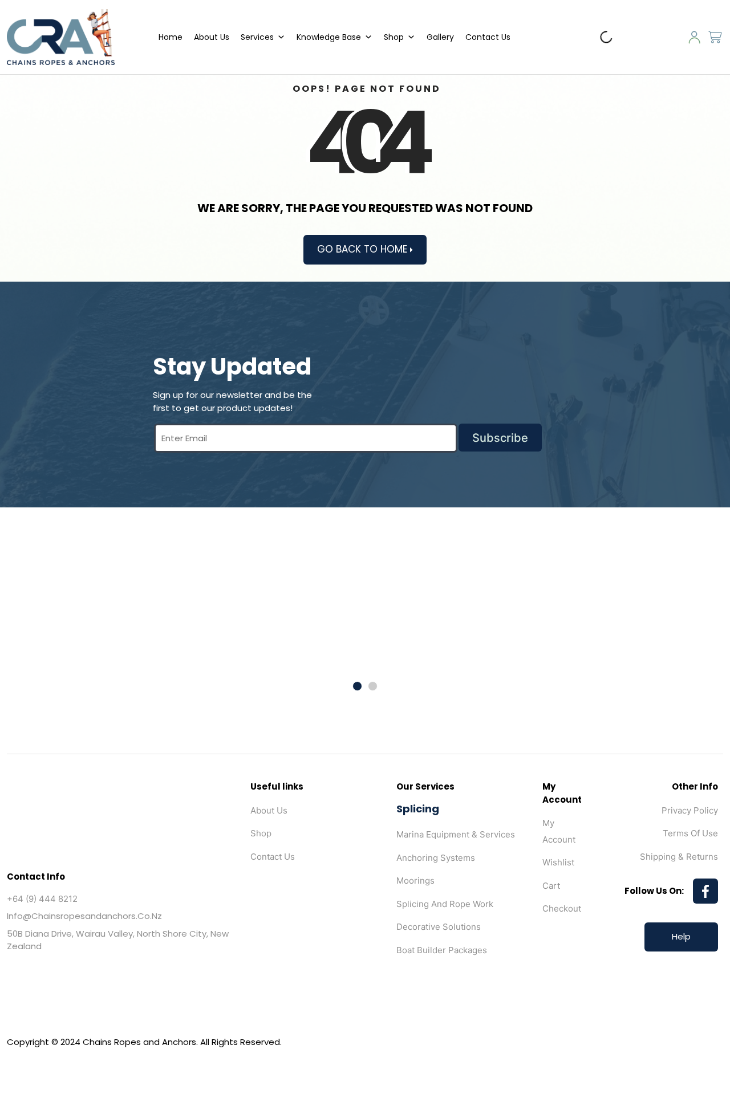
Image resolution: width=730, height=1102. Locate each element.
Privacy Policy (690, 810)
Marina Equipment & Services (455, 834)
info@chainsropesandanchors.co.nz (84, 916)
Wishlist (558, 862)
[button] (357, 686)
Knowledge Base (329, 37)
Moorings (415, 880)
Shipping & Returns (679, 856)
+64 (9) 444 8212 (42, 898)
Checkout (561, 908)
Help (681, 936)
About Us (211, 37)
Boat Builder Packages (441, 950)
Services (257, 37)
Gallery (440, 37)
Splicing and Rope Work (444, 903)
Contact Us (487, 37)
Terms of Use (690, 833)
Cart (551, 885)
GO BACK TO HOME (363, 249)
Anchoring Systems (435, 857)
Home (170, 37)
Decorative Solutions (438, 926)
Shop (394, 37)
